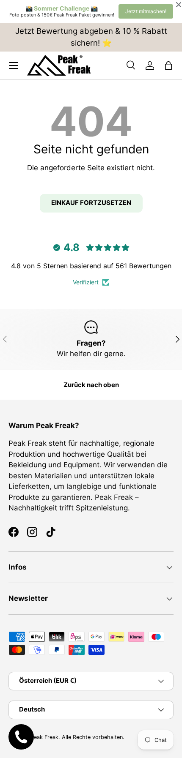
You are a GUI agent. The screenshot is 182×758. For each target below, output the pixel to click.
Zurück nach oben (91, 385)
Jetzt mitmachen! (145, 11)
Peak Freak (44, 737)
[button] (168, 65)
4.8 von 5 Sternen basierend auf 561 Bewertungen (91, 266)
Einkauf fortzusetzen (91, 203)
